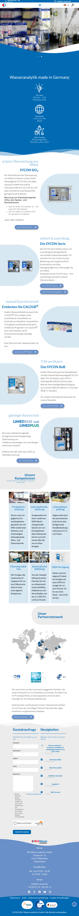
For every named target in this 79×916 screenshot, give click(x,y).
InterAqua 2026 (55, 760)
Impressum (15, 897)
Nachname (17, 751)
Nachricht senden (22, 832)
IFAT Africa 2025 (55, 768)
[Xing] (34, 892)
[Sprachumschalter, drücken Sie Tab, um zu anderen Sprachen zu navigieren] (66, 5)
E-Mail (15, 758)
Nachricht (16, 774)
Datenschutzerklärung (34, 794)
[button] (1, 29)
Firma (15, 766)
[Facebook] (39, 892)
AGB (24, 897)
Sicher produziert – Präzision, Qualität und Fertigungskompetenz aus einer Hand (55, 748)
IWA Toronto (55, 792)
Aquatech (55, 784)
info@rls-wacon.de (64, 1)
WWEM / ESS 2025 (55, 776)
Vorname (16, 743)
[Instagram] (50, 892)
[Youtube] (44, 892)
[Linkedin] (29, 892)
